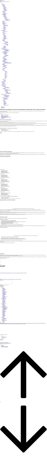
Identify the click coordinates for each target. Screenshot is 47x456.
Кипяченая (4, 60)
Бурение (5, 43)
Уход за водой (5, 9)
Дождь (3, 57)
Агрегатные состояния (5, 49)
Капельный (5, 102)
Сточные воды (4, 318)
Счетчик (3, 34)
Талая (3, 69)
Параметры (5, 59)
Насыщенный (6, 50)
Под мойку (6, 91)
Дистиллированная (5, 52)
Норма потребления (6, 98)
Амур (5, 71)
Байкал (4, 79)
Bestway (5, 6)
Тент (4, 29)
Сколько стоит (5, 99)
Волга (5, 72)
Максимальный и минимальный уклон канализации (5, 323)
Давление (4, 32)
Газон (4, 100)
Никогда (3, 338)
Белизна (5, 24)
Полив (3, 321)
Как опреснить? (5, 65)
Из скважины (4, 85)
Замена (4, 35)
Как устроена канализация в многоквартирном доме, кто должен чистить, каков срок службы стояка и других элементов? (22, 323)
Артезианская (6, 42)
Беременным (4, 82)
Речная (3, 314)
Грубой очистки (7, 89)
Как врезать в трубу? (3, 117)
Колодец (3, 301)
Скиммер (5, 16)
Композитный (4, 11)
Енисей (6, 74)
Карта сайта (2, 345)
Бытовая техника (4, 94)
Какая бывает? (2, 48)
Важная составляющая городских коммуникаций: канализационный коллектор (35, 323)
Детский (3, 5)
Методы (5, 86)
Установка (5, 37)
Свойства (5, 56)
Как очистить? (4, 23)
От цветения (5, 27)
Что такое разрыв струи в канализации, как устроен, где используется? (19, 323)
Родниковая (4, 81)
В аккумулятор (5, 53)
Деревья (5, 101)
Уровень (6, 67)
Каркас (4, 8)
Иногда (3, 336)
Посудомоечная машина (6, 95)
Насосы (7, 44)
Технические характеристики (4, 116)
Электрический (7, 55)
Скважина (4, 40)
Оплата (3, 97)
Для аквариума (4, 58)
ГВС (3, 299)
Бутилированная (4, 51)
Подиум (3, 295)
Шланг (4, 104)
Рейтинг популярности (7, 93)
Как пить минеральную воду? (7, 62)
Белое (4, 80)
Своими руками (7, 20)
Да (2, 335)
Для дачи (4, 290)
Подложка (4, 21)
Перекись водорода (6, 25)
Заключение (2, 118)
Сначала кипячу (4, 337)
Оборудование (4, 14)
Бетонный (4, 4)
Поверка (5, 36)
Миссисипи (6, 76)
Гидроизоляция (4, 289)
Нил (5, 77)
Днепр (6, 73)
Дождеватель (5, 103)
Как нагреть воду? (5, 291)
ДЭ (5, 54)
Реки (4, 70)
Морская (3, 312)
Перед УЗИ (4, 83)
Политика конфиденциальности (4, 346)
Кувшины (6, 90)
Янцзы (6, 78)
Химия (3, 297)
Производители (5, 38)
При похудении (4, 84)
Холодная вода (4, 47)
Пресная (3, 68)
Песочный (6, 19)
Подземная (4, 66)
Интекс (4, 7)
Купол (4, 28)
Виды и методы (5, 31)
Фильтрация (4, 88)
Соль (4, 26)
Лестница (5, 15)
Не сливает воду (7, 96)
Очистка (5, 46)
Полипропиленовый (5, 13)
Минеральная (4, 61)
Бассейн (2, 287)
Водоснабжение (3, 30)
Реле (4, 33)
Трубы (4, 39)
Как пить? (2, 303)
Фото (1, 115)
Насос (4, 105)
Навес (5, 10)
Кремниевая (4, 63)
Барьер (7, 92)
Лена (5, 75)
